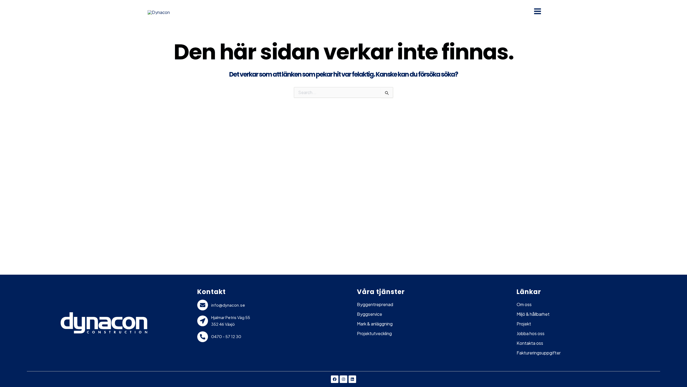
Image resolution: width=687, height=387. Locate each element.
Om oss (524, 304)
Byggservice (369, 314)
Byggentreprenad (375, 304)
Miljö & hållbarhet (533, 314)
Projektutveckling (374, 333)
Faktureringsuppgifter (539, 353)
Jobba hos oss (531, 333)
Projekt (524, 324)
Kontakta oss (530, 343)
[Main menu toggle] (537, 11)
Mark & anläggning (375, 324)
